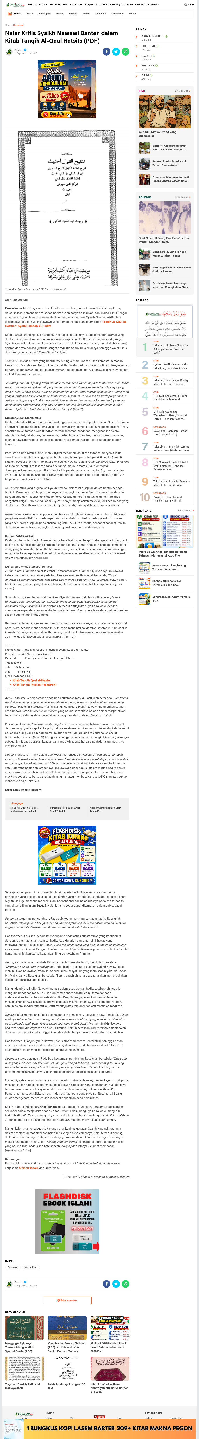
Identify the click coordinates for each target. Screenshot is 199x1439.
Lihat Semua (181, 91)
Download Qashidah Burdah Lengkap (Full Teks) (170, 433)
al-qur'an (90, 5)
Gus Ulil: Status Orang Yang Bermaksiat (157, 134)
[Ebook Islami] (67, 1221)
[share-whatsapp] (125, 52)
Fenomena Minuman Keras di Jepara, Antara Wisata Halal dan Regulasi (170, 179)
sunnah (73, 14)
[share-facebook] (106, 52)
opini (145, 75)
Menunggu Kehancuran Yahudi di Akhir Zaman (171, 269)
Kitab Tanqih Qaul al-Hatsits (32, 680)
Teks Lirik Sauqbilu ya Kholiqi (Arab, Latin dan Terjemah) (170, 382)
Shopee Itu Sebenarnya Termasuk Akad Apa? (167, 583)
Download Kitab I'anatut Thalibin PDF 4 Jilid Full (167, 499)
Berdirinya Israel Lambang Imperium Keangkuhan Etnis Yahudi (170, 285)
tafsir (104, 5)
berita (32, 5)
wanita (133, 14)
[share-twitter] (116, 52)
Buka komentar (68, 1300)
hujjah (43, 5)
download (13, 1267)
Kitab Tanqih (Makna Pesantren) (34, 684)
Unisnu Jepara (28, 1168)
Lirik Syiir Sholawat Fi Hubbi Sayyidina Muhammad (170, 398)
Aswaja (139, 5)
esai (65, 5)
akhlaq (115, 5)
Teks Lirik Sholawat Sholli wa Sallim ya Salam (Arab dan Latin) (170, 349)
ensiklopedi (44, 14)
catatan (127, 5)
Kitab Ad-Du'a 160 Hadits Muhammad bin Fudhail (24, 809)
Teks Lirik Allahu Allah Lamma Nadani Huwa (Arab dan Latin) (171, 448)
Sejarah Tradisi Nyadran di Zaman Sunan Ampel (169, 163)
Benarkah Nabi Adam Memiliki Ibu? (171, 599)
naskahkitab (30, 1267)
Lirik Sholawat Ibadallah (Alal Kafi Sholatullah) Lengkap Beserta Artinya (170, 466)
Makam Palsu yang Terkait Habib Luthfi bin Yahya (169, 254)
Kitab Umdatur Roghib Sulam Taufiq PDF (105, 809)
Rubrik (17, 14)
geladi (59, 14)
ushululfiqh (117, 14)
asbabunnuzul (152, 36)
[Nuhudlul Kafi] (67, 89)
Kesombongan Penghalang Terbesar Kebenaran (169, 567)
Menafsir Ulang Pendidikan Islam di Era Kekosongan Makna (169, 148)
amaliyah (76, 5)
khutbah (147, 65)
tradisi (86, 14)
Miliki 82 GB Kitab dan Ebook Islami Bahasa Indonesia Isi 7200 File (163, 553)
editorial (148, 46)
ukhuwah (100, 14)
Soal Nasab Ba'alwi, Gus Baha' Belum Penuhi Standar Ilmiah (164, 240)
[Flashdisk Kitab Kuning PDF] (67, 855)
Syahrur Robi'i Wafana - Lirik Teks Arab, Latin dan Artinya (170, 366)
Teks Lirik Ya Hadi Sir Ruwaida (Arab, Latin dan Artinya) (171, 483)
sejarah (55, 5)
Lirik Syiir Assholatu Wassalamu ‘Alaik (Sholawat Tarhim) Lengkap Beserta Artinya (170, 415)
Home (8, 25)
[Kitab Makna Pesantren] (100, 1429)
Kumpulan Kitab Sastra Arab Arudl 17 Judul (65, 809)
